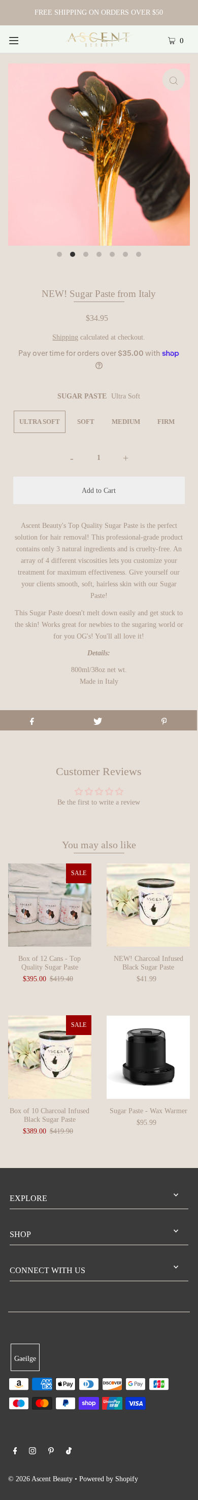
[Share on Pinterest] (164, 720)
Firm (166, 421)
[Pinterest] (51, 1452)
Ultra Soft (39, 421)
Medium (126, 421)
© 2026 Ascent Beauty (40, 1479)
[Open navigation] (26, 39)
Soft (85, 421)
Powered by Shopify (108, 1479)
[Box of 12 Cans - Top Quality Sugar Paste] (49, 905)
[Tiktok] (69, 1452)
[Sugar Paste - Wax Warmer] (148, 1056)
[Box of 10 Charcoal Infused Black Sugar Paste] (49, 1056)
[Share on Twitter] (98, 720)
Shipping (65, 337)
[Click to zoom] (173, 80)
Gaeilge (25, 1358)
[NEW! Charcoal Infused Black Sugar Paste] (148, 905)
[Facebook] (15, 1452)
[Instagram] (32, 1452)
